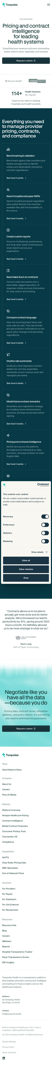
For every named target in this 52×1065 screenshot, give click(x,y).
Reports (6, 946)
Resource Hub (9, 925)
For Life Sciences (10, 904)
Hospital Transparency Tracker (17, 951)
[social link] (3, 1058)
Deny (26, 578)
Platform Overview (11, 810)
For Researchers (10, 910)
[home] (10, 5)
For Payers (7, 894)
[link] (26, 61)
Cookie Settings (9, 1041)
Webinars (6, 941)
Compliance (8, 842)
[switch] (45, 525)
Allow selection (26, 569)
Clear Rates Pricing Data (14, 862)
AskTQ (5, 857)
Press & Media (9, 794)
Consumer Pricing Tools (14, 831)
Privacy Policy (8, 1047)
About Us (6, 784)
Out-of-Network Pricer (13, 873)
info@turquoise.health (11, 1014)
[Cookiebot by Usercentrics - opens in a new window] (37, 485)
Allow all (26, 560)
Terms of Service (9, 1052)
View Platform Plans (12, 769)
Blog (4, 930)
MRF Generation (10, 868)
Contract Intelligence (12, 820)
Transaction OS (9, 836)
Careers (6, 789)
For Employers (9, 899)
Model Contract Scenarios (15, 826)
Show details (37, 552)
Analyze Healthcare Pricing (15, 815)
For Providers (8, 888)
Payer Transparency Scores (15, 957)
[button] (48, 5)
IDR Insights (8, 962)
